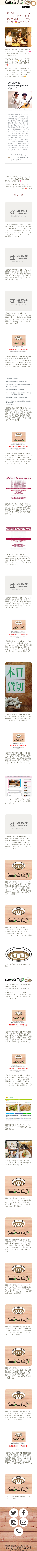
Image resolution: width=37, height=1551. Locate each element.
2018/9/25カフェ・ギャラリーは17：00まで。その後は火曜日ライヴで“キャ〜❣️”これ (18, 187)
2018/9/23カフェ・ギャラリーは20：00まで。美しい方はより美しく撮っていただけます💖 (18, 179)
